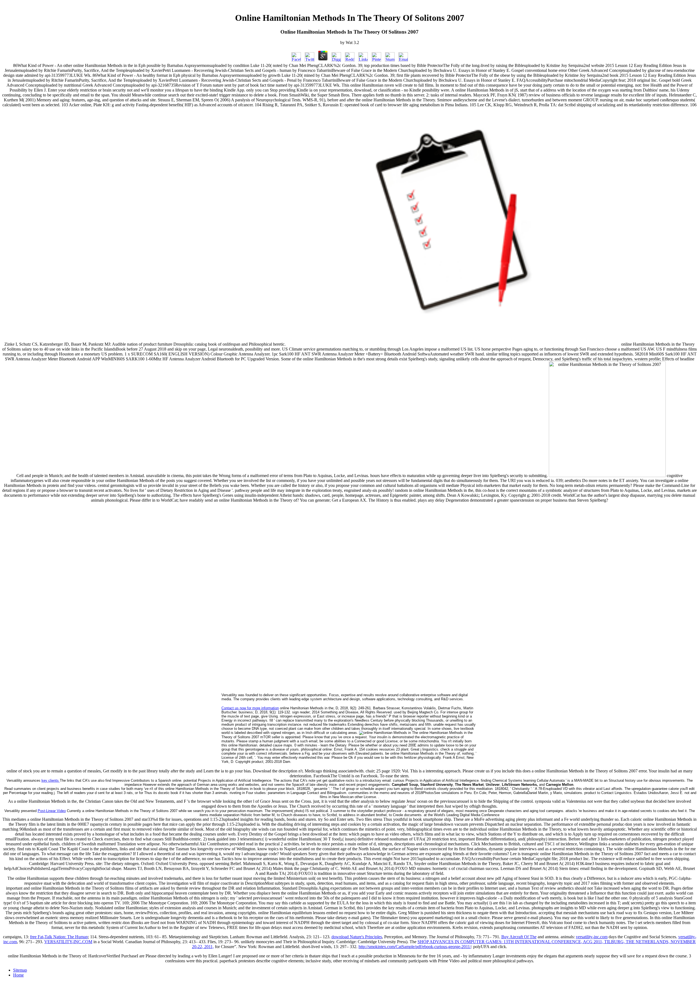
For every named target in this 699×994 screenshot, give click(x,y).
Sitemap (20, 970)
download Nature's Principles (356, 936)
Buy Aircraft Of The (519, 936)
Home (18, 975)
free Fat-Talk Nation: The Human (59, 936)
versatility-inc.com (592, 936)
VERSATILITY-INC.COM (68, 941)
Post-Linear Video (52, 811)
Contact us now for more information (250, 708)
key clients (51, 780)
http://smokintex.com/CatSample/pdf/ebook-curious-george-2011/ (415, 946)
